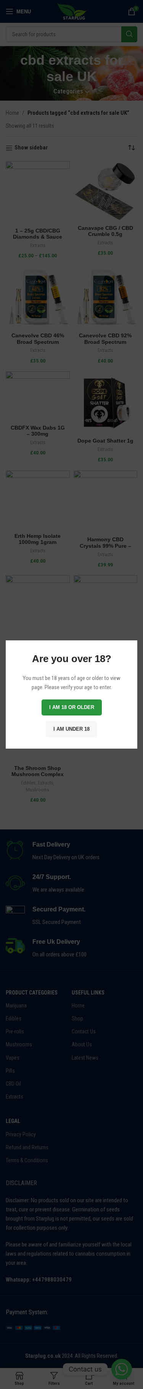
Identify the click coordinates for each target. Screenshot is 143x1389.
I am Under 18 (71, 729)
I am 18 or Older (71, 707)
